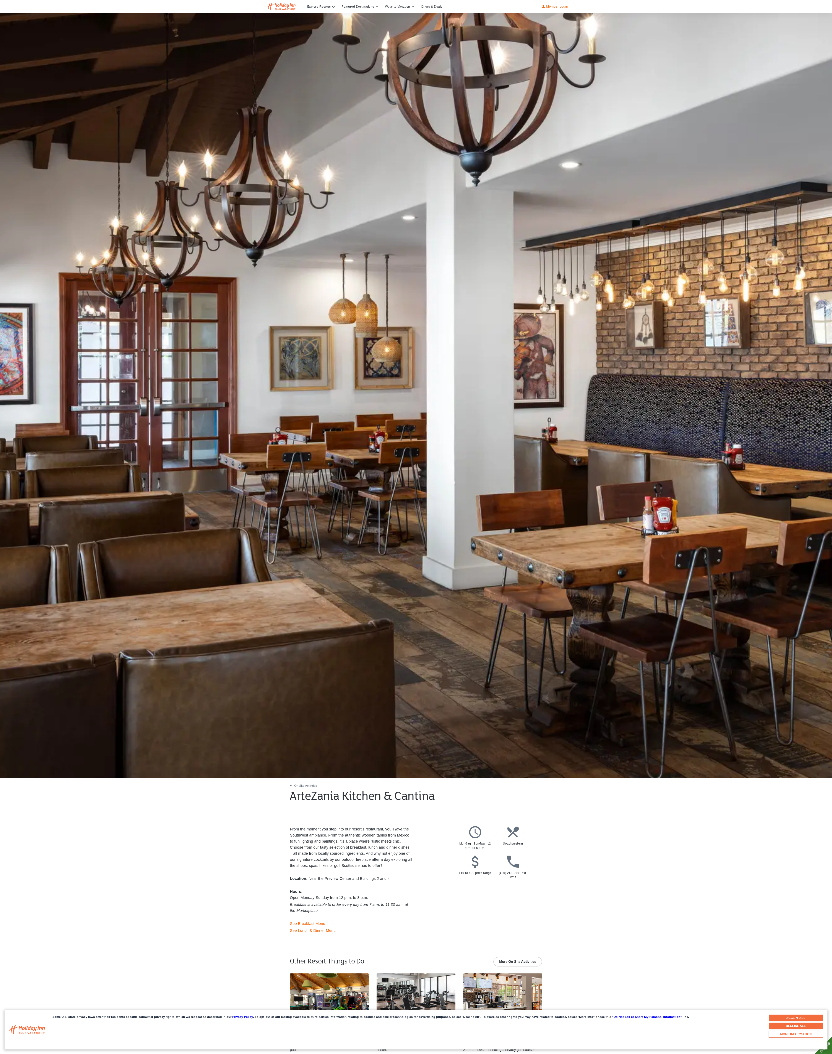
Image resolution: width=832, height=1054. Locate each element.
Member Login (557, 6)
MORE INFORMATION (796, 1034)
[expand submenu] (332, 6)
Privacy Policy (242, 1016)
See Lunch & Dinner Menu (313, 930)
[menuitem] (324, 6)
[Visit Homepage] (285, 6)
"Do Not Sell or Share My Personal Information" (647, 1016)
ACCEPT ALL (795, 1018)
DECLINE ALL (796, 1026)
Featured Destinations (357, 6)
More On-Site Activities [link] (517, 961)
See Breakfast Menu (307, 923)
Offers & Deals (431, 6)
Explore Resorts (319, 6)
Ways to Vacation (397, 6)
